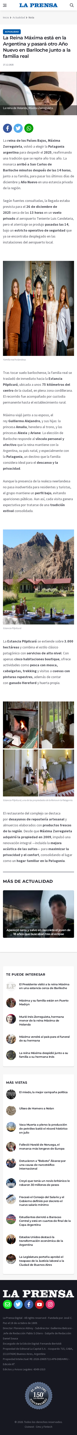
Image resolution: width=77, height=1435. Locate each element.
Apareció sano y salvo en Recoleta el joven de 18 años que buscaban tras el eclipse (38, 932)
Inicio (6, 17)
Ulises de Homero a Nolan (36, 1108)
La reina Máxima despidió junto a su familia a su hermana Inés (43, 1055)
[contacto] (7, 1304)
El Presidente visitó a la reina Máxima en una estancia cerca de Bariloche (44, 986)
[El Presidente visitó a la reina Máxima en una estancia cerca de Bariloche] (11, 986)
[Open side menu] (5, 5)
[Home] (38, 1295)
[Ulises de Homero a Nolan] (11, 1111)
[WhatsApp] (28, 128)
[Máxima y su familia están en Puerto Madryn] (11, 1003)
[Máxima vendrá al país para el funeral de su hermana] (11, 1039)
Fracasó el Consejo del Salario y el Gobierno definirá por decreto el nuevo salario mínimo (41, 1201)
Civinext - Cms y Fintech (38, 1426)
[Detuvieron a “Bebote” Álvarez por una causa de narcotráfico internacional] (11, 1163)
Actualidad (19, 17)
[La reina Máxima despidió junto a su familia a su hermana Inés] (11, 1055)
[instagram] (50, 1304)
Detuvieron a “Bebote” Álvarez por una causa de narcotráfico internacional (42, 1164)
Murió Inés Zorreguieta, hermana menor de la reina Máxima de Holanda (41, 1020)
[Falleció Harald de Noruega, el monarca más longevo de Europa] (11, 1147)
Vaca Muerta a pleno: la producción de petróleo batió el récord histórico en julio (43, 1128)
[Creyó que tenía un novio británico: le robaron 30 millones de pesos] (11, 1183)
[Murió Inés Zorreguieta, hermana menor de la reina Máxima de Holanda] (11, 1019)
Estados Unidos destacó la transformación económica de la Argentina (41, 1241)
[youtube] (39, 1304)
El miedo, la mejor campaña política (43, 1092)
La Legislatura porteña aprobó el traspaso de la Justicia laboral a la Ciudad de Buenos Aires (41, 1260)
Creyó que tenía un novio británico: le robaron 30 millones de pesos (44, 1183)
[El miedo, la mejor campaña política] (11, 1094)
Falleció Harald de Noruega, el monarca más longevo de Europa (42, 1146)
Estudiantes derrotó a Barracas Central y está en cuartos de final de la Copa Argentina (45, 1221)
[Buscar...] (71, 5)
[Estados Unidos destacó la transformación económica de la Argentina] (11, 1239)
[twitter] (18, 128)
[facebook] (7, 128)
